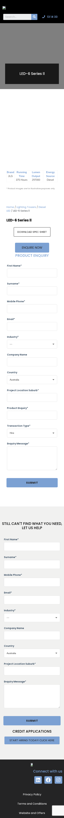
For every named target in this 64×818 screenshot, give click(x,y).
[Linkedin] (38, 780)
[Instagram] (58, 780)
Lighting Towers (26, 207)
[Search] (34, 17)
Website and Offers (32, 813)
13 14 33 (52, 17)
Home (10, 207)
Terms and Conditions (32, 804)
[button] (58, 7)
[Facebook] (48, 780)
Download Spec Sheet (32, 232)
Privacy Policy (32, 794)
